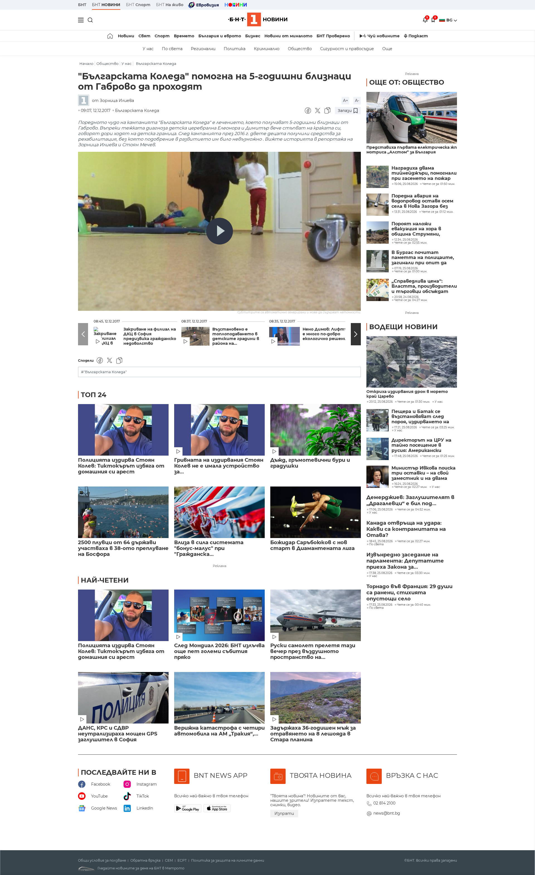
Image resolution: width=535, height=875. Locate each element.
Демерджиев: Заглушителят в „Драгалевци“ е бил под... (410, 500)
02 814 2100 (384, 803)
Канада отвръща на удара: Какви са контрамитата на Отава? (406, 529)
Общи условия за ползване (102, 860)
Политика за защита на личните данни (227, 860)
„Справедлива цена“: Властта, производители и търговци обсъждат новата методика (424, 286)
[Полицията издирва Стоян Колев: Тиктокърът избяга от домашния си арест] (123, 430)
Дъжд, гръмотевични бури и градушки (310, 463)
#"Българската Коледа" (104, 372)
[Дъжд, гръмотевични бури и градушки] (315, 430)
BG (450, 20)
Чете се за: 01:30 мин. (413, 402)
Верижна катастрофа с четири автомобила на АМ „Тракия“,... (219, 731)
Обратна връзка (145, 860)
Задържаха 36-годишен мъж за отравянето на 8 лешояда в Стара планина (313, 734)
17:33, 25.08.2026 (380, 605)
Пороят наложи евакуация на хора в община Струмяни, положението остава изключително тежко (419, 229)
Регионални (203, 48)
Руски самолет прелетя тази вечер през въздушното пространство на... (312, 651)
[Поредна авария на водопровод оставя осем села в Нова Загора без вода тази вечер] (377, 205)
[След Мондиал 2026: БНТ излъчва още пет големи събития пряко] (219, 615)
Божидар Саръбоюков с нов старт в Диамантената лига (312, 545)
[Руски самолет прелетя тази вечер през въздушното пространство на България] (315, 615)
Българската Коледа (156, 64)
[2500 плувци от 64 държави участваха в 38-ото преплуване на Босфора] (123, 512)
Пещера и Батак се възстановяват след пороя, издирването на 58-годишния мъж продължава (420, 416)
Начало (86, 64)
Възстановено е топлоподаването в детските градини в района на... (235, 336)
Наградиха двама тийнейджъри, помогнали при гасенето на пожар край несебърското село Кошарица (424, 173)
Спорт (162, 35)
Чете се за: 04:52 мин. (414, 509)
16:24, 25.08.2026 (406, 484)
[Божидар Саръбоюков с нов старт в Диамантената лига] (315, 512)
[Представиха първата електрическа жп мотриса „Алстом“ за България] (411, 117)
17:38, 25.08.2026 (380, 573)
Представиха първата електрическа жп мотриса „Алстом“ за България (411, 150)
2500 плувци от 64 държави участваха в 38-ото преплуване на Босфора (123, 548)
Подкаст (418, 35)
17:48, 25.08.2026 (406, 456)
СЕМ (169, 860)
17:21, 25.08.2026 (405, 427)
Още (387, 48)
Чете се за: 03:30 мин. (413, 573)
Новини (126, 35)
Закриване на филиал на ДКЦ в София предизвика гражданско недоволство (149, 336)
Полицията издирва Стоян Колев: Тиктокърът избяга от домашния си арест (121, 466)
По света (172, 48)
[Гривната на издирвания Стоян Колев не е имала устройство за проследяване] (219, 430)
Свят (144, 35)
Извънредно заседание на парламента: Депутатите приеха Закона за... (405, 561)
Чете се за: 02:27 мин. (410, 487)
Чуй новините (384, 35)
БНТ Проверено (333, 35)
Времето (184, 35)
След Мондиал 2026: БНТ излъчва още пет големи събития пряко (219, 651)
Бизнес (252, 35)
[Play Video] (219, 231)
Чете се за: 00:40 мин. (414, 605)
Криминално (266, 48)
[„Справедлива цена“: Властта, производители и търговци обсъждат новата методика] (377, 290)
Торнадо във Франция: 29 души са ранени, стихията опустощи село (409, 592)
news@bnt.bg (386, 813)
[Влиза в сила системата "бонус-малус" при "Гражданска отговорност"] (219, 512)
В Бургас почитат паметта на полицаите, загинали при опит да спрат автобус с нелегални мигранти (422, 257)
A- (357, 100)
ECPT (182, 860)
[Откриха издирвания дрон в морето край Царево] (411, 362)
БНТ (82, 4)
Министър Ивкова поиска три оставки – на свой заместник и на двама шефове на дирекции (423, 473)
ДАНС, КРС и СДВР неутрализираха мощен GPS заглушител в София (117, 734)
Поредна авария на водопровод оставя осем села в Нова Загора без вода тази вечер (422, 201)
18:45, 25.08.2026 (381, 541)
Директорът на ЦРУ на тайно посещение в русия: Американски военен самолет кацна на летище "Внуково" (423, 445)
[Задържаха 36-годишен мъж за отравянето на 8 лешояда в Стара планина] (315, 698)
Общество (300, 48)
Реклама (219, 566)
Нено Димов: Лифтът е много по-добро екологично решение (327, 334)
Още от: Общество (406, 82)
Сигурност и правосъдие (347, 48)
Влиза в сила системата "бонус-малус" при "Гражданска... (209, 548)
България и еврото (219, 35)
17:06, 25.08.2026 (381, 509)
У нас (148, 48)
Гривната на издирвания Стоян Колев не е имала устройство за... (218, 466)
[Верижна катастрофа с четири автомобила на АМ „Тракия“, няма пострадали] (219, 698)
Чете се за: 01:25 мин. (438, 456)
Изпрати (284, 813)
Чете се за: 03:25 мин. (438, 427)
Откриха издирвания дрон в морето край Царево (407, 394)
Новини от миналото (288, 35)
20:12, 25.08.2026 (381, 402)
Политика (234, 48)
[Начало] (110, 35)
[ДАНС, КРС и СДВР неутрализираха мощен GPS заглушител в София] (123, 698)
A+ (345, 100)
